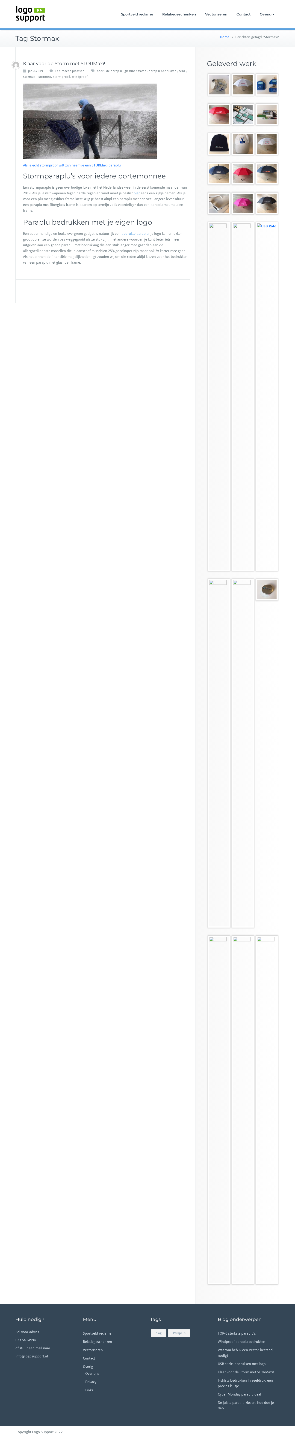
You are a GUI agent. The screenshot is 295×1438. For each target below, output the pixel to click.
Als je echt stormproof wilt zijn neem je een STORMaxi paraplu (72, 165)
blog (159, 1333)
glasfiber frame (135, 71)
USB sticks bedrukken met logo (242, 1364)
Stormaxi (29, 76)
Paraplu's (179, 1333)
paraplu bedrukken (163, 71)
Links (89, 1390)
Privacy (90, 1382)
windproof (80, 76)
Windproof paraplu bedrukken (241, 1342)
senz (182, 71)
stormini (44, 76)
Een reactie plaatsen (70, 71)
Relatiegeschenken (179, 14)
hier (137, 193)
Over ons (92, 1374)
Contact (243, 14)
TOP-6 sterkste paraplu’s (237, 1333)
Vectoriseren (216, 14)
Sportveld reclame (137, 14)
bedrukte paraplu (109, 71)
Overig (265, 14)
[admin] (16, 65)
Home (224, 37)
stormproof (61, 76)
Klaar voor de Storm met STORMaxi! (64, 63)
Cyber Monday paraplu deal (239, 1394)
